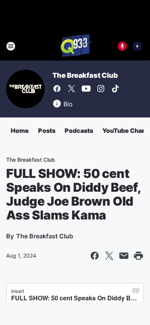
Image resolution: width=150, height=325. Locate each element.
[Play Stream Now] (137, 46)
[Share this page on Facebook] (94, 255)
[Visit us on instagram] (100, 88)
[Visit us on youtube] (86, 88)
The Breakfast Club (85, 75)
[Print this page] (138, 255)
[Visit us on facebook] (57, 88)
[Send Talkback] (122, 46)
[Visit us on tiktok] (115, 88)
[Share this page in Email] (123, 255)
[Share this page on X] (109, 255)
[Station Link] (75, 46)
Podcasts (79, 130)
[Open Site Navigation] (10, 46)
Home (20, 130)
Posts (46, 130)
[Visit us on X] (71, 88)
